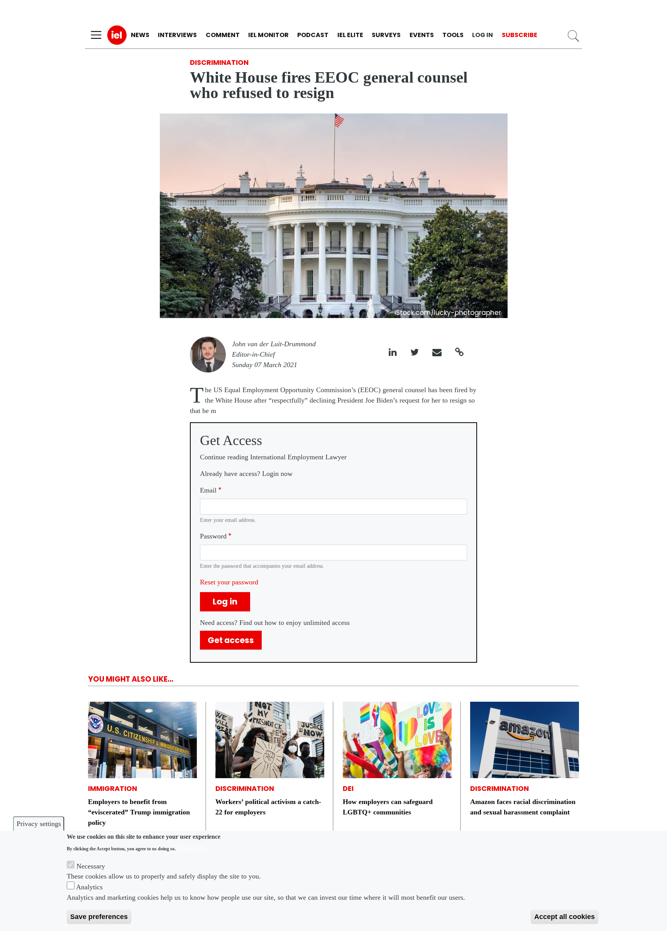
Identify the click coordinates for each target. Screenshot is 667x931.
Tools (453, 34)
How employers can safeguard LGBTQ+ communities (388, 807)
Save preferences (99, 917)
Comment (223, 34)
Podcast (312, 34)
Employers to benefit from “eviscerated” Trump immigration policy (139, 812)
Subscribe (519, 34)
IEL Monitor (268, 34)
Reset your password (229, 582)
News (140, 34)
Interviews (177, 34)
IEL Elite (350, 34)
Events (422, 34)
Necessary (90, 866)
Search (573, 36)
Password (213, 536)
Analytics (89, 887)
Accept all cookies (564, 917)
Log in (482, 34)
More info (192, 848)
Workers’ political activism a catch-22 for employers (268, 807)
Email (208, 490)
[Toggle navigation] (96, 35)
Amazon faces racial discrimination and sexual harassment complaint (523, 807)
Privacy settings (39, 824)
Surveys (386, 34)
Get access (231, 640)
